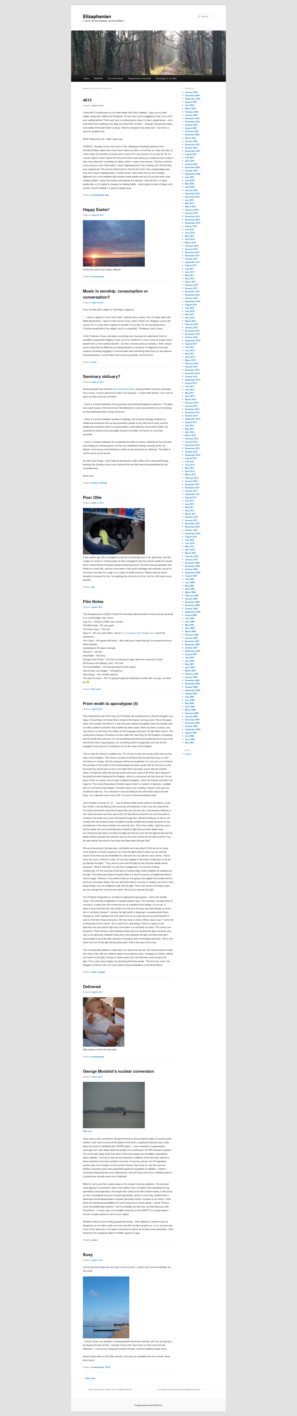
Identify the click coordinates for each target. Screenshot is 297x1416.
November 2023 (192, 121)
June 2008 (190, 621)
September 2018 (192, 222)
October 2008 (191, 608)
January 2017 (191, 288)
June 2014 (190, 389)
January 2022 (191, 141)
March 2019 (190, 206)
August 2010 (191, 536)
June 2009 (190, 582)
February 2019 (191, 209)
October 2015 (191, 337)
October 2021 (191, 147)
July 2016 (189, 307)
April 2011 (190, 510)
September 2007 (192, 650)
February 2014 (191, 402)
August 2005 (191, 732)
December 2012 (192, 445)
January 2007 (191, 677)
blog (107, 195)
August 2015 (191, 343)
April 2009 (190, 588)
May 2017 (189, 275)
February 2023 (191, 131)
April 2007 (190, 667)
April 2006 (190, 706)
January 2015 (191, 366)
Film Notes (93, 601)
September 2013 (192, 418)
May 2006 (189, 703)
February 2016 (191, 324)
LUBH (94, 972)
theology (103, 482)
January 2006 (191, 716)
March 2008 (190, 631)
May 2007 (189, 664)
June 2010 (190, 543)
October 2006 (191, 686)
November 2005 (192, 722)
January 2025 (191, 92)
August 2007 (191, 654)
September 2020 (192, 173)
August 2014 (191, 382)
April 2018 (190, 239)
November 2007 (192, 644)
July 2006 (189, 696)
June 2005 (190, 739)
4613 (87, 100)
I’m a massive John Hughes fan (137, 632)
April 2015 (190, 356)
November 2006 (192, 683)
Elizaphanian (97, 16)
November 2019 (192, 196)
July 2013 (189, 425)
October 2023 (191, 124)
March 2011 (190, 513)
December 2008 (192, 601)
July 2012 (189, 461)
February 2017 (191, 284)
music (94, 362)
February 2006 (191, 713)
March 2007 (190, 670)
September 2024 (192, 98)
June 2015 (190, 350)
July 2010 (189, 539)
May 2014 (189, 392)
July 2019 (189, 199)
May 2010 (189, 546)
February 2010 (191, 556)
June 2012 (190, 464)
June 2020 (190, 180)
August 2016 (191, 304)
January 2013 (191, 441)
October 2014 (191, 376)
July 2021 (189, 157)
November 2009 (192, 566)
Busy (88, 1254)
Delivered (92, 986)
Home (86, 78)
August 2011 (191, 497)
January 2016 (191, 327)
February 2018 (191, 245)
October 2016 (191, 298)
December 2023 (192, 118)
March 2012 (190, 474)
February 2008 (191, 634)
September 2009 (192, 572)
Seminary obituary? (101, 376)
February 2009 (191, 595)
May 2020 (189, 183)
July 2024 (189, 105)
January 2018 (191, 249)
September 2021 (192, 150)
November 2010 (192, 526)
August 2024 (191, 101)
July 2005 (189, 735)
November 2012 (192, 448)
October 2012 (191, 451)
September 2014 (192, 379)
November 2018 (192, 219)
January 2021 (191, 164)
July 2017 (189, 268)
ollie (93, 587)
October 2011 (191, 490)
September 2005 (192, 729)
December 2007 (192, 641)
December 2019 (192, 193)
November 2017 (192, 255)
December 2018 (192, 216)
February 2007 (191, 673)
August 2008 (191, 615)
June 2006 (190, 699)
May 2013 (189, 428)
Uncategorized (97, 276)
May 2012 (189, 467)
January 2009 (191, 598)
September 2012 (192, 454)
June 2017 (190, 271)
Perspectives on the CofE (139, 78)
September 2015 (192, 340)
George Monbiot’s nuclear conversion (118, 1071)
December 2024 (192, 95)
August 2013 (191, 422)
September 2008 (192, 611)
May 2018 (189, 235)
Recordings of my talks (166, 78)
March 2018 (190, 242)
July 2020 (189, 177)
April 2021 (190, 160)
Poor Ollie (92, 497)
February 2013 (191, 438)
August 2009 (191, 575)
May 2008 (189, 624)
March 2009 (190, 592)
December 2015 (192, 330)
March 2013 (190, 435)
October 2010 (191, 530)
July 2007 (189, 657)
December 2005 (192, 719)
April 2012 (190, 471)
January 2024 (191, 115)
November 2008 (192, 605)
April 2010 (190, 549)
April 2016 (190, 317)
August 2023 (191, 128)
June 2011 (190, 503)
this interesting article (123, 388)
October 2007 (191, 647)
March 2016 (190, 320)
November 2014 (192, 373)
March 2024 (190, 108)
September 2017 (192, 262)
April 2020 (190, 186)
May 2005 (189, 742)
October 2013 (191, 415)
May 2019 (189, 203)
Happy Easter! (96, 209)
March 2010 (190, 552)
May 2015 (189, 353)
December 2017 (192, 252)
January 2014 (191, 405)
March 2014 (190, 399)
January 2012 (191, 481)
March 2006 (190, 709)
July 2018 (189, 229)
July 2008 (189, 618)
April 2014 (190, 395)
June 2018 (190, 232)
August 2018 (191, 226)
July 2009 (189, 579)
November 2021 (192, 144)
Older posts (89, 1378)
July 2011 (189, 500)
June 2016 (190, 311)
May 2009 (189, 585)
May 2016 (189, 314)
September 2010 (192, 533)
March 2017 (190, 281)
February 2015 (191, 363)
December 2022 (192, 134)
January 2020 (191, 190)
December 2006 (192, 680)
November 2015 (192, 333)
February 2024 (191, 111)
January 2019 (191, 212)
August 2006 (191, 693)
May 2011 (189, 507)
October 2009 (191, 569)
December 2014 (192, 369)
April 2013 (190, 432)
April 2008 (190, 628)
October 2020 (191, 170)
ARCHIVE (98, 78)
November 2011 (192, 487)
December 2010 (192, 523)
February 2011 (191, 516)
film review (96, 689)
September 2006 (192, 690)
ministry (95, 482)
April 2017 (190, 278)
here (90, 1131)
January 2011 (191, 520)
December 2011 (192, 484)
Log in (188, 753)
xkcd (155, 1225)
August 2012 (191, 458)
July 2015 (189, 347)
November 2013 (192, 412)
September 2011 (192, 494)
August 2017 (191, 265)
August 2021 (191, 154)
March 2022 (190, 137)
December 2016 (192, 291)
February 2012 (191, 477)
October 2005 (191, 726)
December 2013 (192, 409)
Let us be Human (115, 78)
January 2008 (191, 637)
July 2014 (189, 386)
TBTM (107, 1367)
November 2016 (192, 294)
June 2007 (190, 660)
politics (94, 1240)
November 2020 (192, 167)
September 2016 (192, 301)
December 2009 (192, 562)
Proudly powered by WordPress (148, 1405)
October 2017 (191, 258)
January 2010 (191, 559)
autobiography (97, 195)
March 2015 (190, 360)
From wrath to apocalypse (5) (110, 703)
